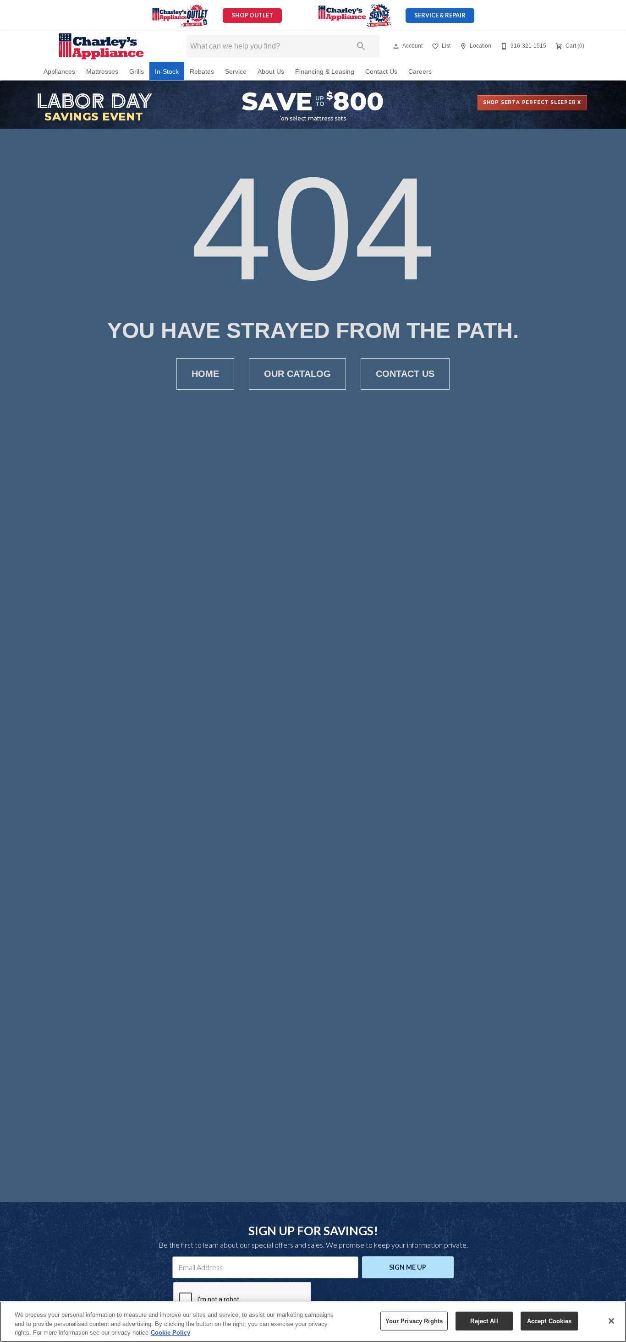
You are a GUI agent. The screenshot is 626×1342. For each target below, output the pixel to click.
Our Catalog (297, 374)
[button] (395, 46)
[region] (313, 1321)
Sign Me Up (407, 1267)
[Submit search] (361, 46)
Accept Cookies (549, 1320)
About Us (271, 71)
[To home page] (101, 46)
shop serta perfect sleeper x (532, 102)
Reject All (484, 1320)
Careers (420, 71)
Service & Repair (440, 15)
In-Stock (167, 71)
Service (236, 71)
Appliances (59, 71)
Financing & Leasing (324, 71)
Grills (136, 71)
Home (205, 374)
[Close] (611, 1321)
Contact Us (381, 71)
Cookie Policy (170, 1332)
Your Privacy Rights (414, 1320)
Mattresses (102, 71)
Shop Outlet (252, 15)
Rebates (202, 71)
